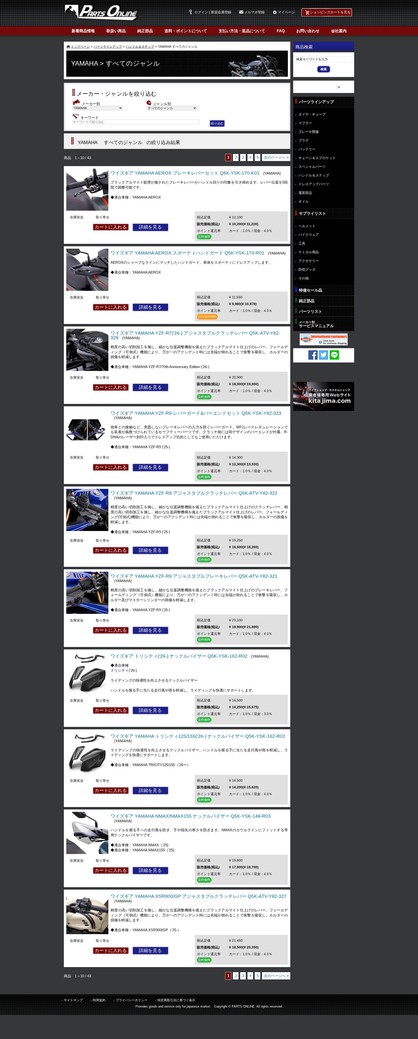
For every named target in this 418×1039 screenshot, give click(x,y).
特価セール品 (310, 290)
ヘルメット (307, 226)
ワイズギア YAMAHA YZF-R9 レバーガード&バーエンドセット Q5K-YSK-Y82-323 (196, 413)
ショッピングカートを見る (330, 12)
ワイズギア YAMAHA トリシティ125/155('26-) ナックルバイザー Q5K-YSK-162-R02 (198, 736)
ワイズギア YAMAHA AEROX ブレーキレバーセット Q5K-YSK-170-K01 (185, 173)
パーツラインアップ (108, 46)
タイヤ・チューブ (312, 114)
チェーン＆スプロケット (317, 158)
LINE (334, 355)
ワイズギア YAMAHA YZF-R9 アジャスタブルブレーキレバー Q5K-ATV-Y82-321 (194, 576)
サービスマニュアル (316, 324)
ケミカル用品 (309, 252)
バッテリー (307, 149)
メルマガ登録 (254, 12)
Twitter (323, 355)
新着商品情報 (83, 31)
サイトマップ (73, 1000)
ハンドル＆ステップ (140, 46)
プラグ (304, 140)
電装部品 (305, 192)
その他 (304, 278)
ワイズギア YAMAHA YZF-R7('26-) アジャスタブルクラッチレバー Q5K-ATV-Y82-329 (195, 335)
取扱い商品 (116, 31)
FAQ (281, 31)
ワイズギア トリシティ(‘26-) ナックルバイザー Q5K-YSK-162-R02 (179, 656)
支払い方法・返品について (242, 31)
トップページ (80, 46)
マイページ (286, 12)
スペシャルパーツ (312, 166)
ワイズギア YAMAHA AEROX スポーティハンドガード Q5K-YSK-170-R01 (187, 252)
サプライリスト (312, 213)
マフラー (305, 123)
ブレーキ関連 (309, 131)
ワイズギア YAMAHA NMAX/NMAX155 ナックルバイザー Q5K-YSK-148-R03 (191, 816)
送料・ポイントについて (185, 31)
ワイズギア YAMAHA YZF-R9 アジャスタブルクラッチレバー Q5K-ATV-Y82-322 (194, 493)
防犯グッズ (307, 269)
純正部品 (145, 31)
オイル (304, 201)
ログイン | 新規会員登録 (212, 12)
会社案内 (339, 31)
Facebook (313, 355)
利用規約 (99, 1000)
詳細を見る (150, 227)
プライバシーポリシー (131, 1000)
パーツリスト (310, 311)
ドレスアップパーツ (314, 184)
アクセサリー (309, 260)
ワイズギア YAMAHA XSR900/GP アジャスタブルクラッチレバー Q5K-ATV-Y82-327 (199, 896)
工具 (302, 243)
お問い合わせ (308, 31)
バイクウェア (309, 234)
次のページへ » (276, 157)
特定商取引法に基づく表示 (176, 1000)
